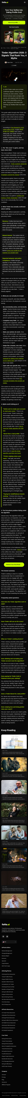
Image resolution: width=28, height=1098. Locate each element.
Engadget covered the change (10, 174)
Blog (3, 1079)
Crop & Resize (5, 963)
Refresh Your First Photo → (14, 564)
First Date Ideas (6, 1001)
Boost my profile (13, 22)
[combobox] (9, 941)
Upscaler (4, 960)
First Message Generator (8, 1061)
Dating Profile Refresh (7, 991)
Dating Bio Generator (7, 1051)
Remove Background (7, 950)
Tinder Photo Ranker (7, 1041)
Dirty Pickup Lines (6, 1004)
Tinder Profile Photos (7, 976)
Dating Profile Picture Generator (10, 1020)
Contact (4, 1074)
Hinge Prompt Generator (8, 1056)
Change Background (7, 953)
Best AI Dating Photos (7, 996)
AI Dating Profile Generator (8, 1025)
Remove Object (5, 955)
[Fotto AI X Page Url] (7, 936)
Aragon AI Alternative (7, 994)
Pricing (3, 1077)
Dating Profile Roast (7, 1063)
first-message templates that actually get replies (13, 381)
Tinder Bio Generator (7, 1048)
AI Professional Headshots (8, 1027)
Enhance (4, 958)
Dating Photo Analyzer (7, 1043)
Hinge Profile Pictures (7, 979)
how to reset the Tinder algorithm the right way (13, 428)
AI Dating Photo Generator (8, 974)
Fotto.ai (19, 549)
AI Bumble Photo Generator (8, 1015)
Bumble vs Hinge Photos (8, 989)
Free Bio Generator (6, 1053)
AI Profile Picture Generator (9, 1022)
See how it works (14, 27)
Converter (4, 1082)
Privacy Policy (23, 1095)
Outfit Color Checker (7, 1066)
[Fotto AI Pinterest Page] (3, 936)
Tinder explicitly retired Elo (19, 164)
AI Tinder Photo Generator (8, 1012)
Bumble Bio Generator (7, 1058)
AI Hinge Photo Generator (8, 1017)
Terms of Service (6, 1095)
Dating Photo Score (7, 1038)
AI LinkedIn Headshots (7, 1030)
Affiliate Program (6, 1084)
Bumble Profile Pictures (8, 981)
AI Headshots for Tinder (8, 984)
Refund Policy (14, 1095)
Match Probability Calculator (9, 1046)
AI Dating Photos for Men (8, 986)
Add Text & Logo (6, 965)
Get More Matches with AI (8, 999)
